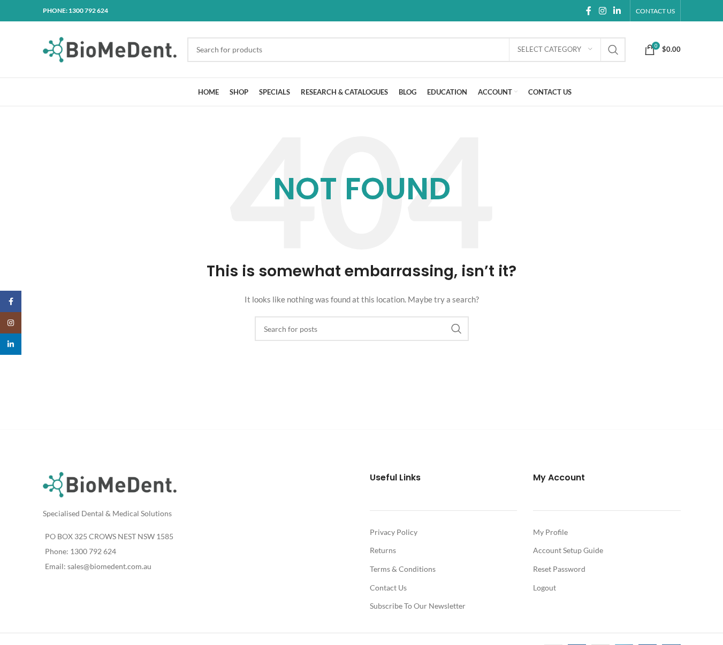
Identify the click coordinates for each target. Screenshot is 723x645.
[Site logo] (110, 48)
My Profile (550, 532)
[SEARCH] (613, 49)
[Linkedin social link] (617, 11)
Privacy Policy (393, 532)
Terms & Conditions (403, 568)
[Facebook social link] (588, 11)
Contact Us (388, 587)
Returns (383, 550)
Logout (544, 587)
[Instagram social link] (602, 11)
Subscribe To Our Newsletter (418, 605)
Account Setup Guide (568, 550)
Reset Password (559, 568)
